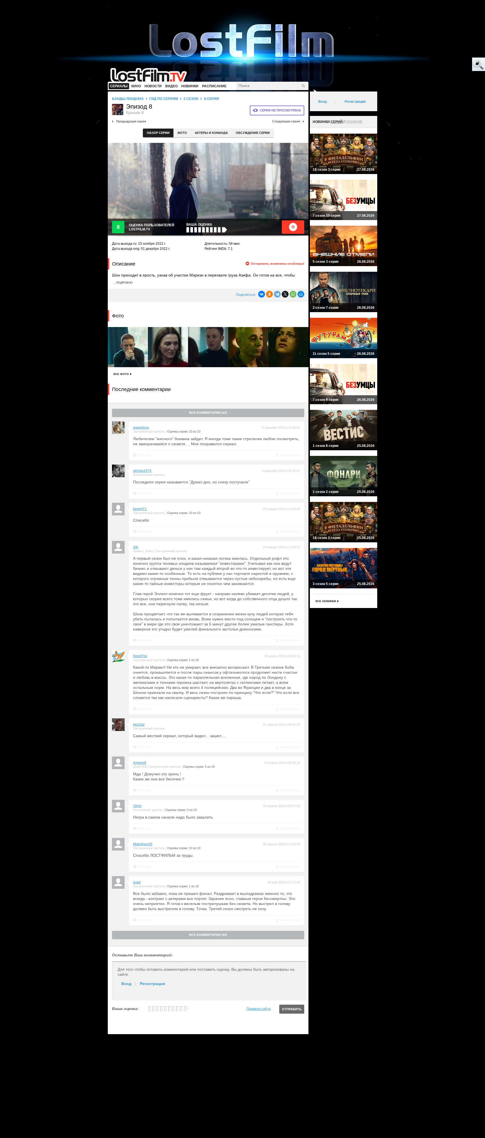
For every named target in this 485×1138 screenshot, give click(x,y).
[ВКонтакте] (261, 294)
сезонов (353, 122)
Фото (182, 132)
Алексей (139, 763)
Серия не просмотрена (280, 110)
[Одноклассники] (269, 294)
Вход (126, 983)
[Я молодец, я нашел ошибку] (457, 64)
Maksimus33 (142, 844)
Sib (135, 547)
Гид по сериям (163, 98)
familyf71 (140, 509)
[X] (285, 294)
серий (337, 122)
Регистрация (152, 983)
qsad (137, 882)
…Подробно (123, 282)
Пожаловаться (290, 455)
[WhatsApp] (293, 294)
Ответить (144, 455)
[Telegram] (277, 294)
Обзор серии (158, 132)
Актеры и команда (211, 132)
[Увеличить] (128, 347)
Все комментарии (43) (208, 412)
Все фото (121, 374)
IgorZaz (139, 724)
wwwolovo (141, 427)
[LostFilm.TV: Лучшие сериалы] (151, 74)
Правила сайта (258, 1009)
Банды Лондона (128, 98)
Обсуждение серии (253, 132)
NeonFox (140, 656)
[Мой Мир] (301, 294)
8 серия (211, 98)
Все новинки (325, 601)
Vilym (137, 806)
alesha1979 (142, 471)
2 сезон (191, 98)
